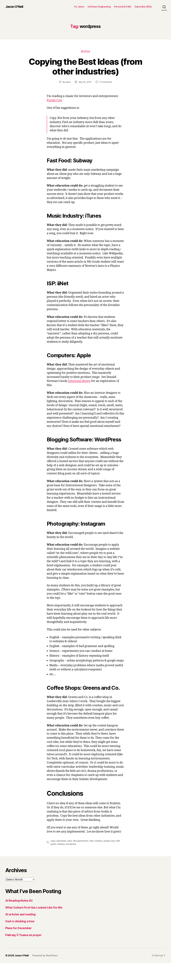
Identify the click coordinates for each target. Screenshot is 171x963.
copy (52, 840)
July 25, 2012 (85, 82)
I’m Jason (79, 6)
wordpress (71, 844)
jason (68, 82)
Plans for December (18, 928)
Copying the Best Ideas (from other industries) (85, 66)
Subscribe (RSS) (143, 6)
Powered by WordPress (45, 955)
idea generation (80, 840)
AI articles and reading (20, 914)
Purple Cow (54, 100)
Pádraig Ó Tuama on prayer (23, 935)
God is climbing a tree (19, 921)
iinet (91, 840)
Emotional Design (79, 381)
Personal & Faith (122, 6)
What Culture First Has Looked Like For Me (33, 907)
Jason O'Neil (14, 6)
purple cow (109, 840)
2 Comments (105, 82)
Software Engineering (99, 6)
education (61, 840)
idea (69, 840)
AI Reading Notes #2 (19, 900)
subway (61, 844)
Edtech (85, 51)
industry (98, 840)
